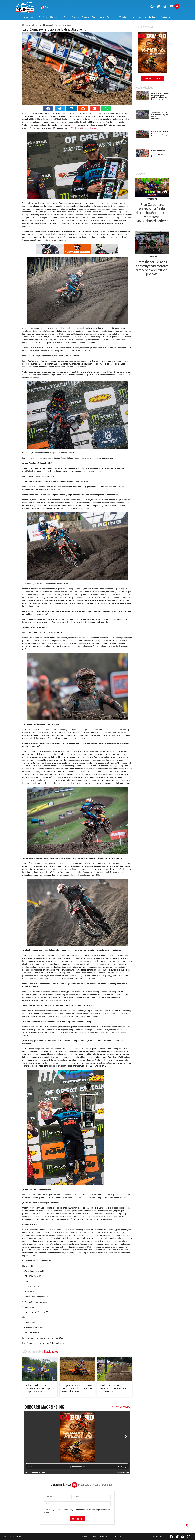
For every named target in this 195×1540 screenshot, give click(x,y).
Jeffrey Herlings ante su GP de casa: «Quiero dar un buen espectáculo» (160, 116)
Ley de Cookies (117, 1537)
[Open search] (176, 6)
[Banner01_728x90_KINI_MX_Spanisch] (77, 253)
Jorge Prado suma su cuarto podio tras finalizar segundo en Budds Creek (77, 1388)
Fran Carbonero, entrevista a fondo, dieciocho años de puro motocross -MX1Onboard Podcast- (152, 212)
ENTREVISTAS (27, 25)
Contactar (83, 1537)
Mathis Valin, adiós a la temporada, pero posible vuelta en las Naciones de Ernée (160, 97)
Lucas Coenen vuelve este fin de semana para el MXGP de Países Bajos (159, 154)
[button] (48, 108)
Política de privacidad (99, 1537)
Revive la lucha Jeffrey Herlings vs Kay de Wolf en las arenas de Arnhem (159, 135)
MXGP (72, 128)
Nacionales (37, 25)
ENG (47, 7)
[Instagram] (165, 6)
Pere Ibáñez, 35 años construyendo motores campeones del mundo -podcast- (152, 268)
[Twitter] (158, 6)
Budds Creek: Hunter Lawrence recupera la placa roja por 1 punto (39, 1388)
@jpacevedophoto (89, 128)
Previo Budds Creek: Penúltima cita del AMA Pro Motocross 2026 (114, 1388)
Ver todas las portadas (121, 1406)
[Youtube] (171, 6)
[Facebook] (152, 6)
